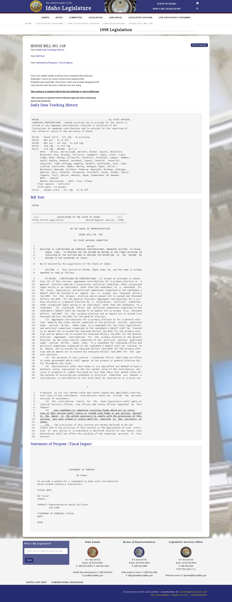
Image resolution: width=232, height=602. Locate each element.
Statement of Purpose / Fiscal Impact (54, 62)
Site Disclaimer (160, 595)
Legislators (96, 17)
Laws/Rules (115, 17)
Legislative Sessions (140, 17)
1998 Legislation (114, 23)
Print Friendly (199, 45)
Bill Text (40, 56)
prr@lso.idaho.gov (93, 575)
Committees (75, 17)
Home (28, 23)
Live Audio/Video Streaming (175, 17)
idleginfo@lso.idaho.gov (140, 575)
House (59, 17)
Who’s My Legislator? (167, 8)
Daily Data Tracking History (50, 49)
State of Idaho (166, 3)
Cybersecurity (198, 595)
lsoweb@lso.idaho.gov (195, 575)
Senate (45, 17)
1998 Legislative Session (83, 23)
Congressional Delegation (67, 582)
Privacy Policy (179, 595)
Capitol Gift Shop (36, 582)
